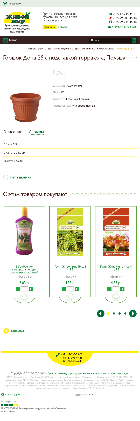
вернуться (17, 330)
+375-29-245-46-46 (125, 22)
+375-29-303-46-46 (125, 18)
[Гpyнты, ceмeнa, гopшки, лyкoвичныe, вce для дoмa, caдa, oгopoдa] (17, 23)
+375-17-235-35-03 (125, 14)
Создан (78, 394)
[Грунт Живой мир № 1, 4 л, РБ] (24, 231)
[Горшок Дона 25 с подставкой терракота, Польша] (25, 122)
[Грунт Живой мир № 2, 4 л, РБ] (70, 231)
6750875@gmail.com (124, 26)
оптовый (63, 27)
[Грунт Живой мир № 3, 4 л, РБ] (116, 231)
